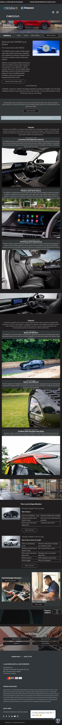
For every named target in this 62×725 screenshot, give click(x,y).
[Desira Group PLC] (10, 8)
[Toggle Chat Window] (58, 721)
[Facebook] (6, 716)
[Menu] (57, 12)
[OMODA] (12, 16)
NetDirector (8, 722)
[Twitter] (9, 716)
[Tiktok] (4, 716)
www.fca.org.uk (47, 701)
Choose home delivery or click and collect (43, 2)
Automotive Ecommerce (19, 722)
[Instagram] (18, 716)
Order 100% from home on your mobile (11, 2)
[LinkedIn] (12, 716)
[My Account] (53, 12)
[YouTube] (15, 716)
